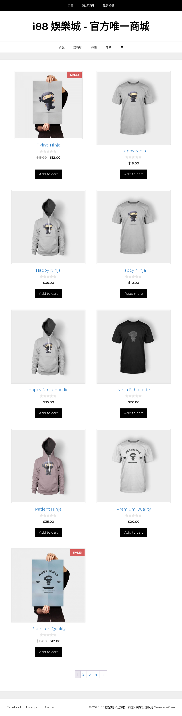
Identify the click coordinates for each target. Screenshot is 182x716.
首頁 (70, 5)
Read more (133, 293)
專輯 (108, 47)
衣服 (62, 47)
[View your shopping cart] (122, 47)
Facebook (14, 707)
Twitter (50, 707)
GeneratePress (164, 707)
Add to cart (48, 174)
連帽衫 (77, 47)
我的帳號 (108, 5)
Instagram (33, 707)
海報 (94, 47)
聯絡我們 (88, 5)
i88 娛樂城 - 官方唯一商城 (91, 26)
